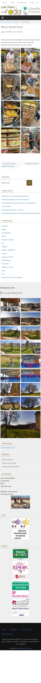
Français (4, 253)
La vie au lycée (7, 22)
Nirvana (21, 648)
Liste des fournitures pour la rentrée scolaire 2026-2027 (19, 202)
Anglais (4, 229)
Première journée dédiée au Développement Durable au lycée (21, 213)
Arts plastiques (6, 232)
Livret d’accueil (6, 206)
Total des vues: (6, 463)
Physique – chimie (7, 267)
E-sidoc (32, 2)
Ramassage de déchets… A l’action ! (13, 209)
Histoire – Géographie (8, 249)
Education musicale (8, 239)
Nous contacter (25, 629)
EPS (3, 243)
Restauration (16, 22)
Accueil (4, 2)
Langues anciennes (7, 256)
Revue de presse (22, 2)
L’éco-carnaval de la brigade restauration (8, 164)
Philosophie (5, 263)
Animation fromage (31, 163)
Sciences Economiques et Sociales (12, 277)
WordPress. (28, 648)
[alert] (20, 292)
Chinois (4, 236)
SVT (3, 273)
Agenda (12, 2)
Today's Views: (6, 459)
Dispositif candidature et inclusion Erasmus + (16, 199)
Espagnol (4, 246)
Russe (3, 270)
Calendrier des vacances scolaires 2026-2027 (15, 196)
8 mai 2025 (19, 32)
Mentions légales (7, 633)
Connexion (13, 629)
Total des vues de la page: (10, 466)
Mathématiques (6, 260)
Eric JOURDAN (8, 32)
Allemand (5, 225)
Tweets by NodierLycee (8, 447)
